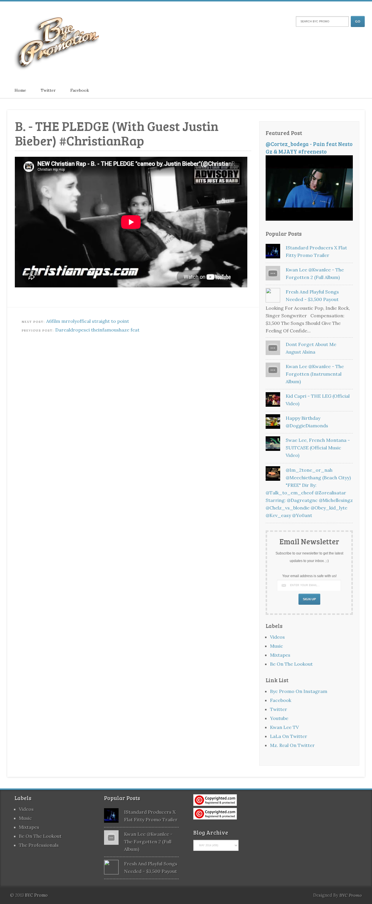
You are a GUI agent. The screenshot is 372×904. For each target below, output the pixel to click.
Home (20, 90)
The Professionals (39, 845)
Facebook (79, 90)
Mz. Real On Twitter (292, 745)
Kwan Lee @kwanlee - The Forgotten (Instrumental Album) (315, 373)
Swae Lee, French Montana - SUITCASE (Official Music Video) (318, 447)
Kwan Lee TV (284, 727)
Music (276, 646)
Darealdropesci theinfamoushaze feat (97, 330)
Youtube (279, 718)
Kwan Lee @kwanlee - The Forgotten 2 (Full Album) (148, 841)
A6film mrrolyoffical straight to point (87, 321)
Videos (277, 637)
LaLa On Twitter (288, 736)
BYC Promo (350, 895)
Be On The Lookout (291, 664)
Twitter (48, 90)
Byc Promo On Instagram (298, 691)
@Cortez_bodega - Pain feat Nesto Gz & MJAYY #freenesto (309, 147)
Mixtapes (280, 655)
